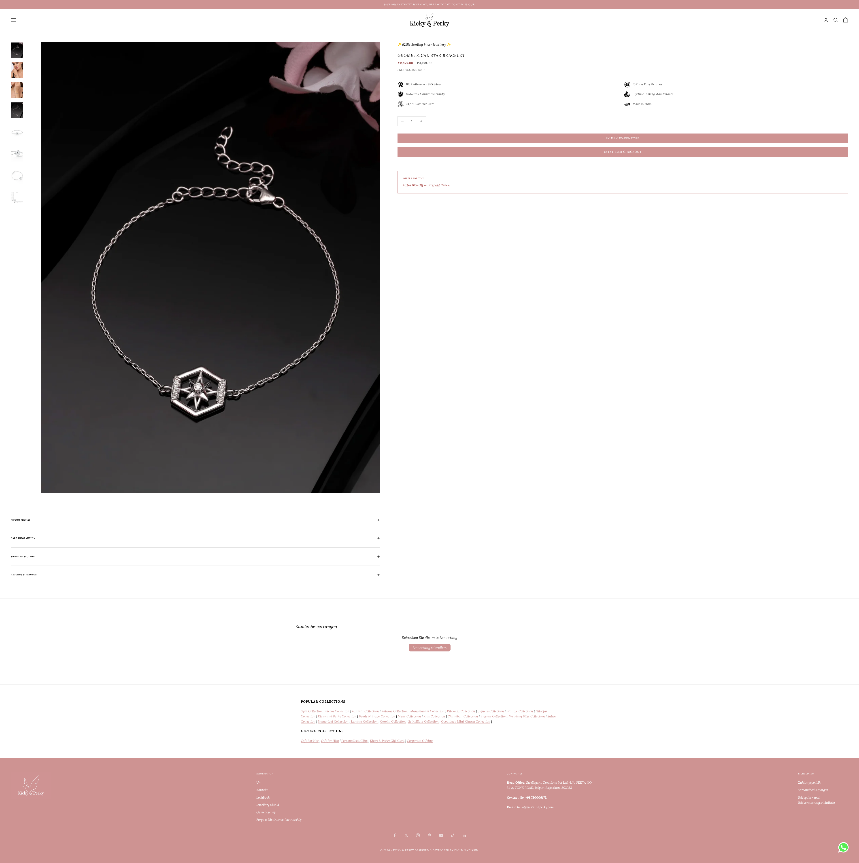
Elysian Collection (494, 716)
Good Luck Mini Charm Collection (465, 721)
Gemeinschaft (266, 812)
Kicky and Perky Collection (337, 716)
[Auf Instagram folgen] (418, 835)
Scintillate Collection (423, 721)
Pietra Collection (337, 711)
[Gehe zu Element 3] (17, 90)
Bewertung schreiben (429, 647)
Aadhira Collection (365, 711)
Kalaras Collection (394, 711)
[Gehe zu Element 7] (17, 175)
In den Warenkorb (623, 138)
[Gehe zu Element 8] (17, 198)
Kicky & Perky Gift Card (387, 741)
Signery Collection (491, 711)
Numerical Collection (333, 721)
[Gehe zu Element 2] (17, 70)
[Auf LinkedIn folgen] (464, 835)
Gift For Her (310, 741)
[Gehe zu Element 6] (17, 153)
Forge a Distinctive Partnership (279, 820)
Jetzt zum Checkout (623, 152)
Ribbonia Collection (461, 711)
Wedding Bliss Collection (527, 716)
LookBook (263, 797)
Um (258, 782)
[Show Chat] (845, 847)
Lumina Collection (364, 721)
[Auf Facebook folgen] (394, 835)
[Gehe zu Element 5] (17, 131)
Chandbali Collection (463, 716)
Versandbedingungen (813, 790)
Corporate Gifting (420, 741)
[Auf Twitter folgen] (406, 835)
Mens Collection (409, 716)
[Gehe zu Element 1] (17, 50)
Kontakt (262, 790)
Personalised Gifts (354, 741)
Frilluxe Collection (519, 711)
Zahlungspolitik (809, 782)
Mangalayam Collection (427, 711)
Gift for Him (330, 741)
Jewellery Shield (267, 805)
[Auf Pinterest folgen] (429, 835)
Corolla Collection (393, 721)
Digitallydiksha (466, 850)
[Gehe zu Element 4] (17, 110)
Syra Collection (312, 711)
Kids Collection (434, 716)
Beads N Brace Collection (377, 716)
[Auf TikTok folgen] (453, 835)
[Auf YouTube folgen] (441, 835)
